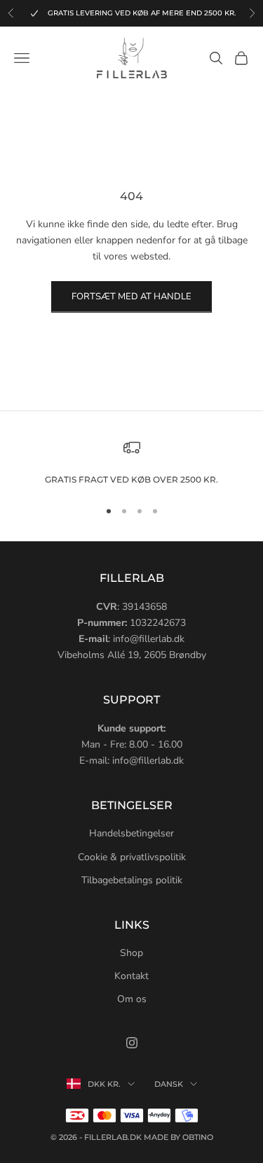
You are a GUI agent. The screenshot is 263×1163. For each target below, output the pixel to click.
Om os (132, 999)
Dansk (168, 1084)
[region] (131, 463)
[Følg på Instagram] (132, 1043)
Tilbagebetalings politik (131, 880)
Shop (131, 952)
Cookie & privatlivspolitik (132, 857)
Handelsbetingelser (131, 833)
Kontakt (131, 976)
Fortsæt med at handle (131, 296)
